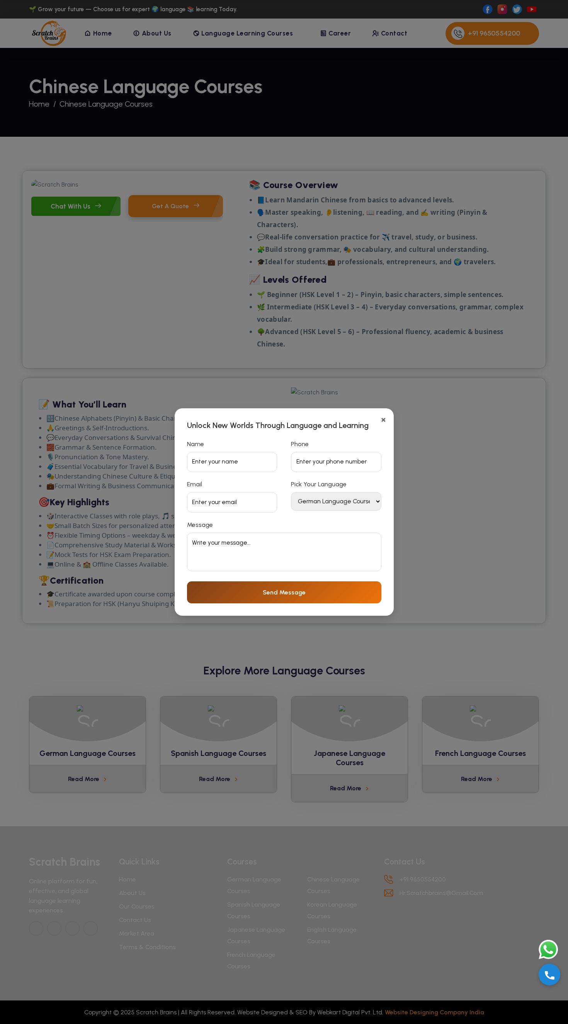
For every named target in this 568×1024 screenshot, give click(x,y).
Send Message (284, 592)
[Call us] (549, 974)
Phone (300, 444)
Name (195, 444)
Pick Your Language (319, 484)
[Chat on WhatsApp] (549, 949)
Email (194, 484)
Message (200, 524)
